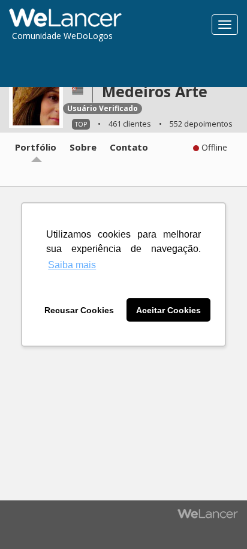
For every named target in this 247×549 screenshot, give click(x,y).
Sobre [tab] (83, 147)
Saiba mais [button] (72, 265)
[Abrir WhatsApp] (30, 518)
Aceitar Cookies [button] (168, 310)
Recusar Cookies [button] (79, 310)
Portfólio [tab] (35, 147)
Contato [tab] (129, 147)
